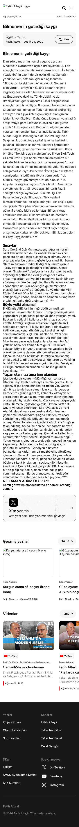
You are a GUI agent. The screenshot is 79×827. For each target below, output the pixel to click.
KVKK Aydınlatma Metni (19, 775)
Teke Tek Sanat (51, 738)
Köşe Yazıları (12, 722)
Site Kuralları (11, 783)
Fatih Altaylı (49, 722)
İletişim (7, 767)
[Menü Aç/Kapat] (71, 8)
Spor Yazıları (12, 738)
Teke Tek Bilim (51, 730)
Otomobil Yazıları (15, 730)
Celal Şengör (50, 746)
